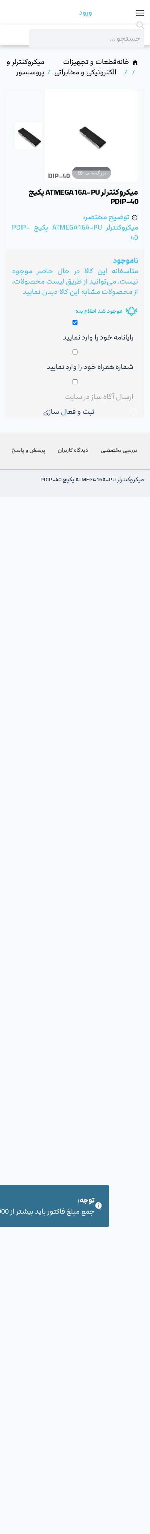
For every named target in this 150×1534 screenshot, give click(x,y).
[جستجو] (86, 25)
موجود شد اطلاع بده (98, 311)
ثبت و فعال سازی (70, 412)
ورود (85, 12)
